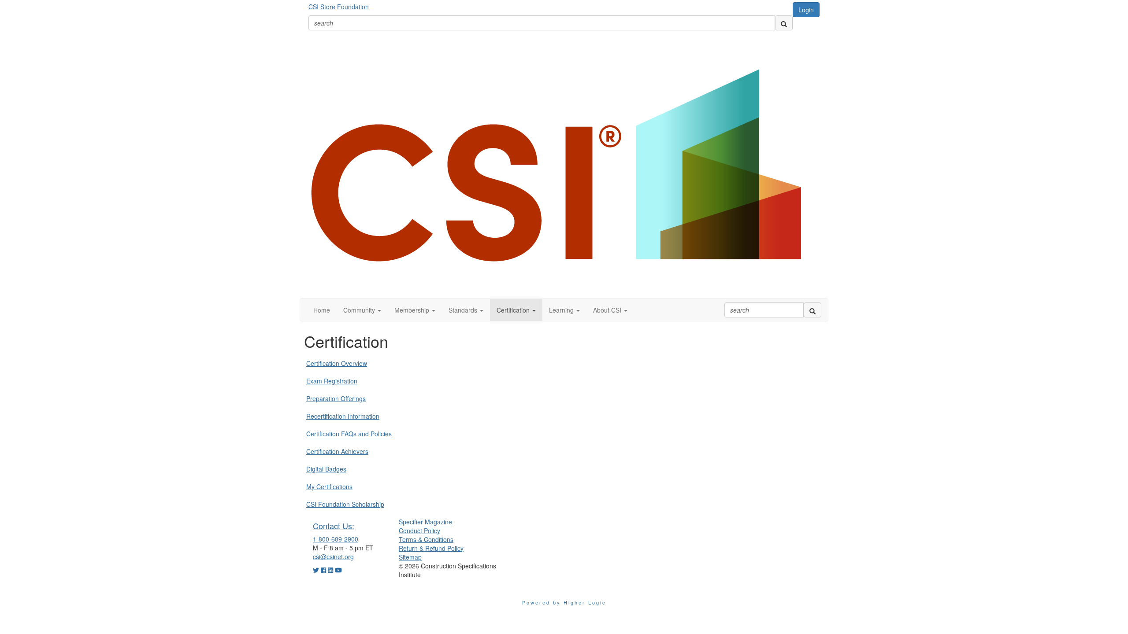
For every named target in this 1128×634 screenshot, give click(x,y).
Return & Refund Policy (431, 548)
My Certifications (329, 486)
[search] (784, 22)
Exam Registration (331, 380)
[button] (362, 310)
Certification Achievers (337, 451)
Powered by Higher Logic (564, 602)
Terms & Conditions (426, 539)
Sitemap (410, 557)
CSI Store (321, 6)
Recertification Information (342, 416)
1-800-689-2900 (335, 538)
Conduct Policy (419, 530)
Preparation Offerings (336, 398)
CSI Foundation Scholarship (345, 504)
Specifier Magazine (425, 521)
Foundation (353, 6)
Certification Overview (336, 363)
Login (806, 9)
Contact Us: (333, 525)
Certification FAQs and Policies (349, 433)
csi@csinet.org (333, 556)
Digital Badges (326, 468)
